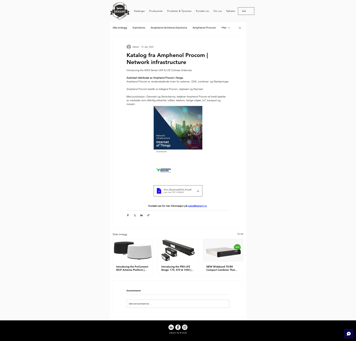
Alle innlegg (120, 27)
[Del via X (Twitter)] (134, 215)
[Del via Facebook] (128, 215)
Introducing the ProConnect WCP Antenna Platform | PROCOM (132, 268)
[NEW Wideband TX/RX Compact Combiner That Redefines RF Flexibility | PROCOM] (223, 250)
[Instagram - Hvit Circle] (184, 327)
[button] (239, 28)
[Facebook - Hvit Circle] (178, 327)
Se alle (240, 234)
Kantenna (139, 27)
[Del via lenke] (148, 215)
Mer (224, 27)
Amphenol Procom (204, 27)
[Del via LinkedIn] (141, 215)
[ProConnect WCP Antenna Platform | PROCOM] (133, 250)
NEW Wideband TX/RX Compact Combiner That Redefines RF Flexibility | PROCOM (220, 268)
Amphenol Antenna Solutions (169, 27)
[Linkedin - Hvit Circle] (171, 327)
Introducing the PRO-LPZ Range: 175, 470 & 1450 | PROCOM (176, 268)
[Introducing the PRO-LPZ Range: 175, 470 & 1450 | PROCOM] (178, 250)
